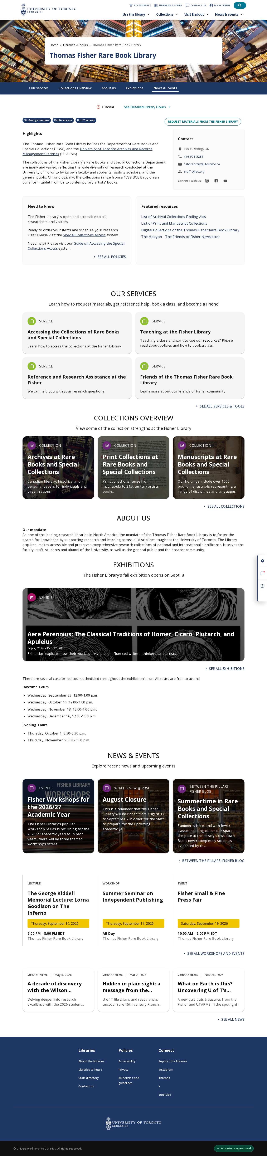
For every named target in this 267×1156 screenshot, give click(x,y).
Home (54, 45)
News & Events (165, 88)
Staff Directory (194, 172)
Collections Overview (75, 88)
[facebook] (216, 181)
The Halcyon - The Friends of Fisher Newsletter (180, 236)
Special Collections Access (84, 235)
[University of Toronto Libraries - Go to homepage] (133, 1128)
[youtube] (225, 181)
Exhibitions (134, 88)
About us (109, 88)
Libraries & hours (75, 45)
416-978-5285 (193, 156)
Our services (39, 88)
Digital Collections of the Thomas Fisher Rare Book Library (190, 230)
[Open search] (240, 5)
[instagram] (207, 181)
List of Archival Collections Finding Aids (173, 216)
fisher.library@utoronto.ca (202, 164)
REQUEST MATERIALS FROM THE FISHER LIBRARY (203, 121)
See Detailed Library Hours (145, 107)
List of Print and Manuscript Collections (174, 223)
